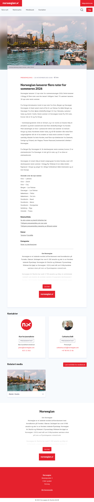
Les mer (47, 286)
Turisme (23, 235)
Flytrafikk (29, 235)
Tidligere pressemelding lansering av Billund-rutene (39, 226)
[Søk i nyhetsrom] (81, 9)
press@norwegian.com (26, 347)
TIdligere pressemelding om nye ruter (34, 223)
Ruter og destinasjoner (29, 244)
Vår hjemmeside (47, 490)
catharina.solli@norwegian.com (68, 347)
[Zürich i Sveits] (26, 380)
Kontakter (42, 10)
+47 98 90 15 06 (68, 350)
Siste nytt (4, 10)
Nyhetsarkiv (17, 10)
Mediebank (30, 10)
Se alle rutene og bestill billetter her (34, 220)
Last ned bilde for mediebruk (75, 365)
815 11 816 (26, 350)
